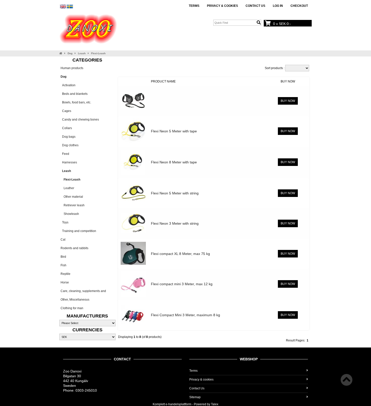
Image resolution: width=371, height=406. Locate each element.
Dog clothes (69, 145)
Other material (72, 196)
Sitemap (195, 397)
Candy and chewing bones (80, 119)
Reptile (65, 274)
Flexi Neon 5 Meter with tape (174, 131)
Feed (65, 154)
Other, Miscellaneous (75, 299)
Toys (64, 222)
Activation (68, 85)
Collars (66, 128)
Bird (63, 256)
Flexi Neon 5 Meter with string (175, 193)
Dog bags (68, 136)
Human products (72, 68)
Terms (194, 6)
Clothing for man (72, 308)
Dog (70, 53)
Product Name (163, 81)
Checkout (299, 6)
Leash (82, 53)
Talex (214, 404)
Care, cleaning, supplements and (83, 291)
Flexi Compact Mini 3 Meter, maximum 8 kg (185, 315)
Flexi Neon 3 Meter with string (175, 223)
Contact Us (255, 6)
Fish (63, 265)
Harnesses (69, 162)
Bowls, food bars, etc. (76, 102)
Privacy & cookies (222, 6)
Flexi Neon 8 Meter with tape (174, 162)
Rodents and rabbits (74, 248)
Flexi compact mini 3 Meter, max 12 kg (182, 284)
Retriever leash (73, 205)
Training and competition (78, 231)
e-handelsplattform (178, 404)
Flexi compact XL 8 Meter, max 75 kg (180, 254)
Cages (66, 111)
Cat (63, 239)
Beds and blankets (74, 94)
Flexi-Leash (98, 53)
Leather (67, 188)
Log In (278, 6)
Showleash (70, 214)
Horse (65, 282)
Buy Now (288, 81)
